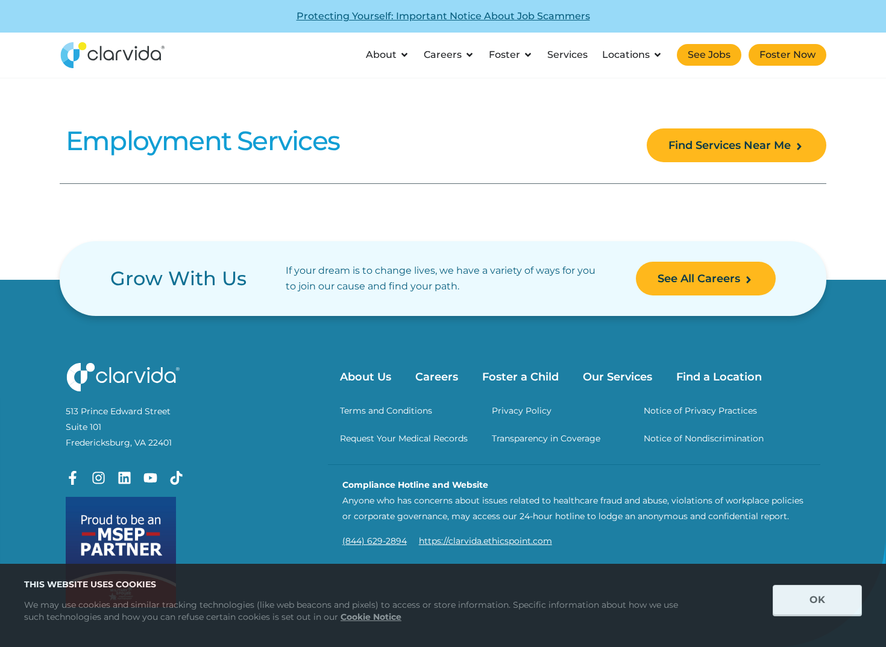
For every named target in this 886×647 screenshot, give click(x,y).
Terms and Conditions (386, 410)
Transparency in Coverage (546, 438)
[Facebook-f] (73, 478)
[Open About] (404, 55)
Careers (436, 376)
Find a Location (719, 376)
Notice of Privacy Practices (700, 410)
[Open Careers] (469, 55)
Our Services (617, 376)
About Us (365, 376)
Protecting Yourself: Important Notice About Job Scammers (443, 16)
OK (817, 599)
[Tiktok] (176, 478)
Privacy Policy (521, 410)
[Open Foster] (528, 55)
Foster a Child (520, 376)
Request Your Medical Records (404, 438)
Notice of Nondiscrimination (704, 438)
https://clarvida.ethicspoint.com (485, 540)
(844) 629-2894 (374, 540)
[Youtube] (150, 478)
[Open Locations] (657, 55)
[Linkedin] (124, 478)
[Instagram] (98, 478)
